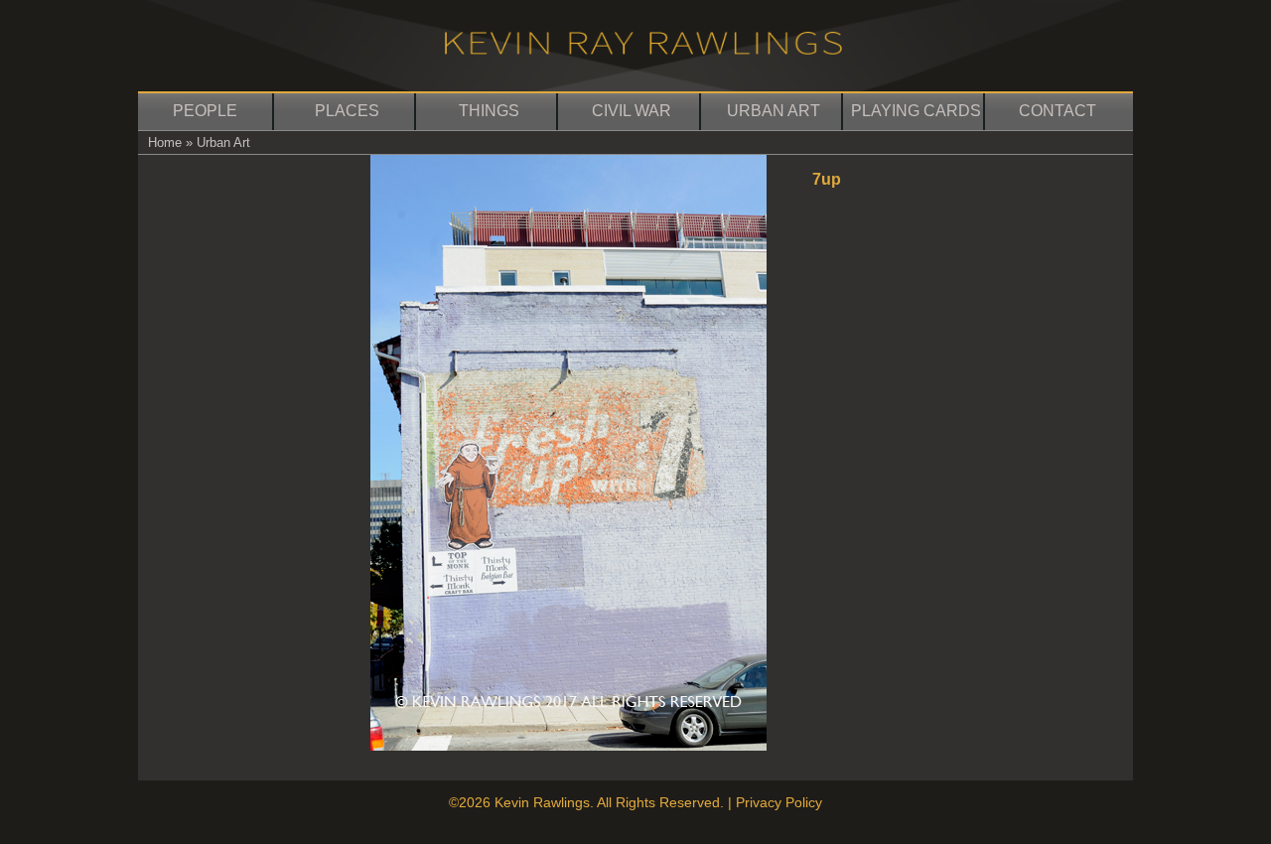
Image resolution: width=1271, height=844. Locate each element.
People (205, 110)
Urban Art (773, 110)
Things (489, 110)
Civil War (631, 110)
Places (347, 110)
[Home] (643, 49)
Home (165, 142)
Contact (1057, 110)
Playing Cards (916, 110)
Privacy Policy (779, 802)
